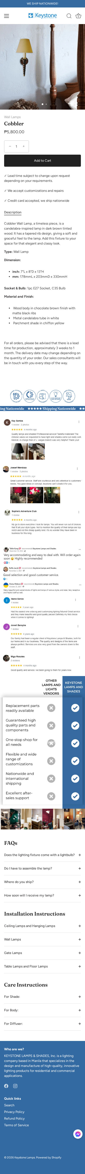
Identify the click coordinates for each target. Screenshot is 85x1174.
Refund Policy (14, 1118)
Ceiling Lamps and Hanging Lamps (29, 926)
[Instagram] (15, 1086)
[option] (42, 395)
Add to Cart (42, 161)
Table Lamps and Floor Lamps (26, 966)
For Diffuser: (13, 1024)
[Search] (69, 16)
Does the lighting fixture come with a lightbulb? (39, 855)
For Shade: (12, 997)
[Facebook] (6, 1086)
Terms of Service (16, 1125)
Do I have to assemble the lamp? (28, 868)
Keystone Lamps (24, 1157)
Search (9, 1105)
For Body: (11, 1010)
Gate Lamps (13, 953)
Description (12, 212)
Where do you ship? (19, 882)
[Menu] (6, 16)
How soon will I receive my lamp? (29, 895)
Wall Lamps (12, 117)
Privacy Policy (14, 1112)
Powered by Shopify (48, 1157)
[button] (78, 1134)
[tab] (15, 212)
